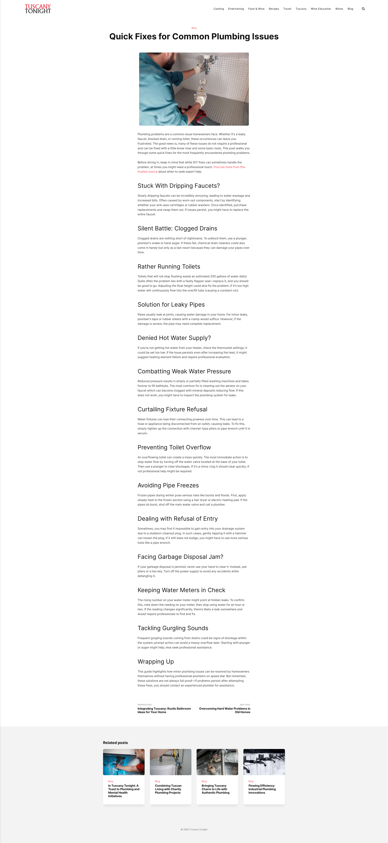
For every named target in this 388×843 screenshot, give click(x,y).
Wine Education (321, 8)
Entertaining (236, 8)
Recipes (274, 8)
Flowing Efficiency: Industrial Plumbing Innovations (262, 789)
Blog (350, 8)
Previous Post (164, 709)
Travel (287, 8)
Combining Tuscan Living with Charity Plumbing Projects (168, 789)
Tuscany (301, 8)
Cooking (219, 8)
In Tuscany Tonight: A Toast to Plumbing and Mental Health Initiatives (123, 791)
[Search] (363, 8)
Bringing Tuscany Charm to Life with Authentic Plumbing (215, 789)
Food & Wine (256, 8)
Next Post (224, 709)
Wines (339, 8)
